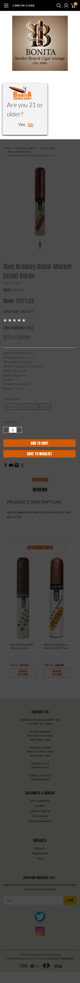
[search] (57, 5)
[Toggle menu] (6, 7)
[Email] (11, 465)
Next (71, 548)
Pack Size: (13, 399)
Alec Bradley (12, 283)
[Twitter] (22, 465)
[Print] (16, 465)
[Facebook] (5, 465)
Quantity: (10, 422)
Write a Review (16, 336)
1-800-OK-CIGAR (23, 5)
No (30, 124)
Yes (21, 124)
